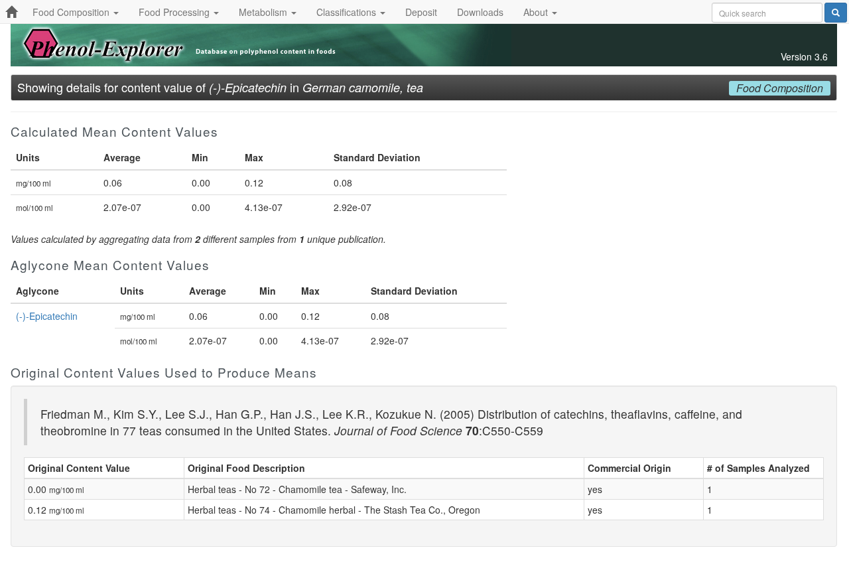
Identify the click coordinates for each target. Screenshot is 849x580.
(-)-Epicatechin (47, 316)
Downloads (480, 12)
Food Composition (72, 12)
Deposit (421, 12)
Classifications (347, 12)
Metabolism (264, 12)
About (537, 12)
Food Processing (175, 12)
